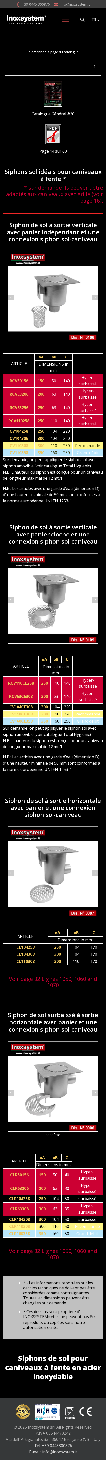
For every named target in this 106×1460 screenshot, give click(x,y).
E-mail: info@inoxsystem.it (53, 1452)
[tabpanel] (53, 296)
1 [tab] (50, 347)
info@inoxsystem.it (75, 4)
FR (94, 19)
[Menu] (65, 19)
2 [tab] (55, 347)
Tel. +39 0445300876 (53, 1445)
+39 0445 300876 (36, 4)
